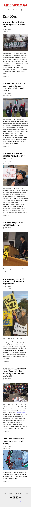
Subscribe (18, 493)
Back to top (18, 501)
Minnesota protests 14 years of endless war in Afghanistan (13, 281)
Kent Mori (7, 29)
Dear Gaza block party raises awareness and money (13, 441)
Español (15, 10)
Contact (11, 493)
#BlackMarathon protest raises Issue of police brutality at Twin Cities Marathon (15, 372)
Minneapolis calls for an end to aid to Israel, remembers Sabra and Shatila (14, 87)
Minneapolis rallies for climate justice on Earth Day (14, 24)
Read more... (6, 76)
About (9, 10)
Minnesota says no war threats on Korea (13, 223)
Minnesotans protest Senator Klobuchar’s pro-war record (15, 156)
